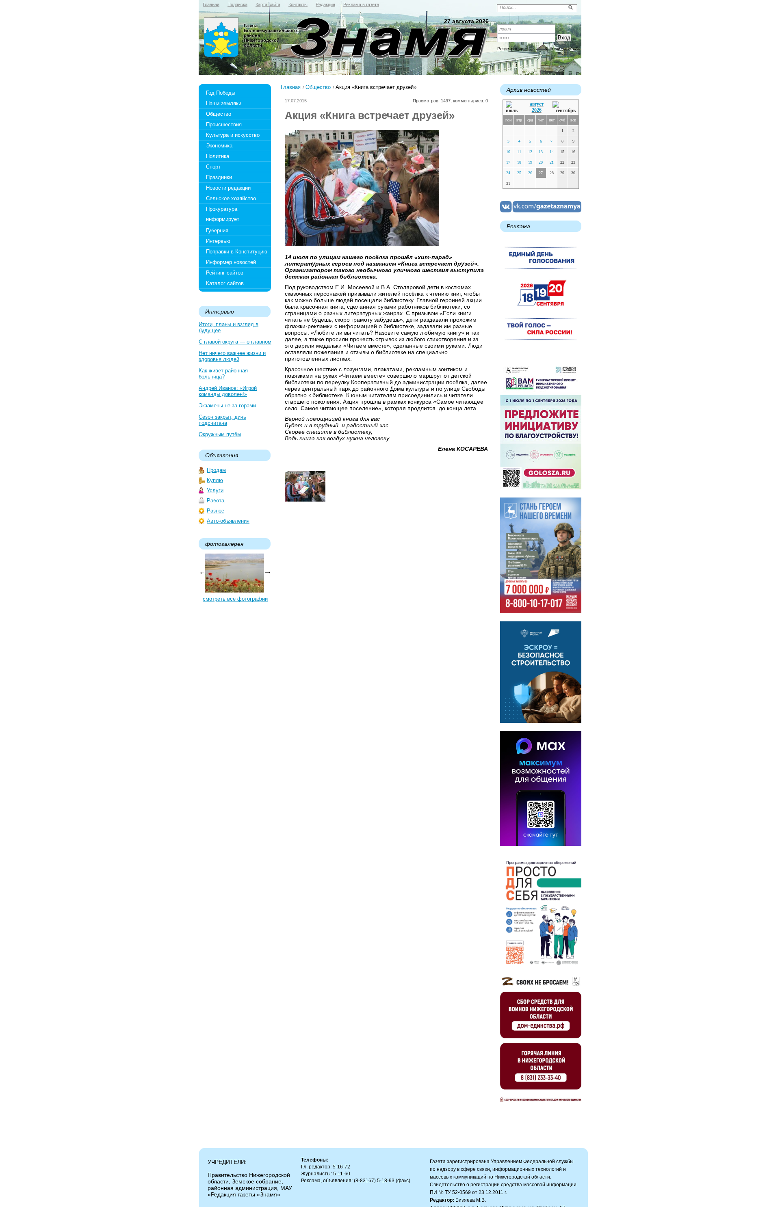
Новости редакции (228, 188)
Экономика (219, 146)
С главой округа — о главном (235, 342)
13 (541, 151)
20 (541, 162)
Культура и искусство (233, 135)
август (537, 104)
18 (519, 162)
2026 (537, 110)
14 (552, 151)
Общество (218, 114)
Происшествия (224, 124)
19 (530, 162)
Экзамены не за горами (227, 405)
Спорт (213, 167)
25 (519, 173)
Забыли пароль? (561, 48)
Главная (291, 87)
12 (530, 151)
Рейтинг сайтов (224, 273)
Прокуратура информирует (222, 214)
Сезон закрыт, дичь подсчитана (222, 420)
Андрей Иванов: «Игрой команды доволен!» (228, 391)
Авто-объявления (228, 521)
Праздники (219, 177)
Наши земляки (223, 103)
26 (530, 173)
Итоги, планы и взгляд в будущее (228, 327)
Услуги (215, 490)
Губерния (217, 230)
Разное (215, 511)
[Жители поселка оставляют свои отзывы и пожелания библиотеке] (305, 500)
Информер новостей (231, 262)
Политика (217, 156)
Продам (216, 470)
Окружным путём (220, 434)
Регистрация (510, 48)
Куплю (215, 480)
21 (552, 162)
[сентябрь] (564, 107)
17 (508, 162)
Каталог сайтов (225, 283)
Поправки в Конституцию (236, 252)
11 (519, 151)
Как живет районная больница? (223, 374)
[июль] (513, 107)
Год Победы (220, 93)
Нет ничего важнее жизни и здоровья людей (232, 356)
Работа (215, 501)
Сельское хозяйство (231, 198)
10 (508, 151)
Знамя (221, 39)
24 (508, 173)
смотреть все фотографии (235, 599)
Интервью (218, 241)
